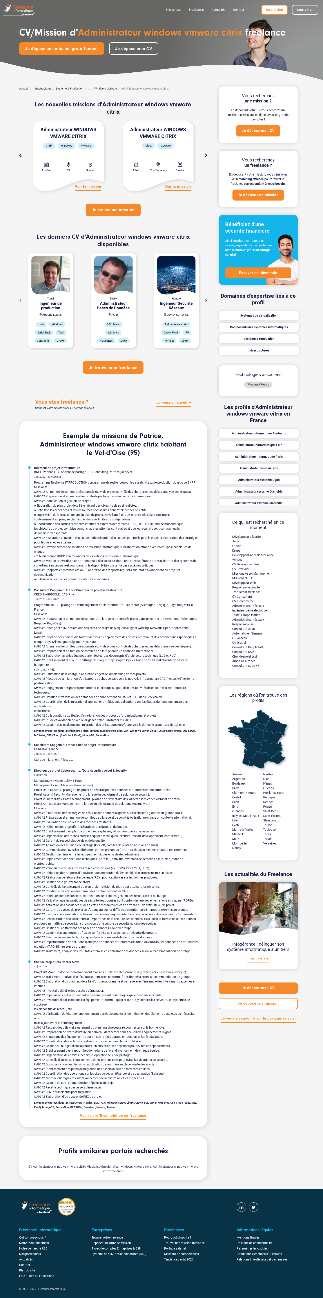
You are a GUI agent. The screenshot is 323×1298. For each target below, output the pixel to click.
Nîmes (267, 783)
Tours (267, 834)
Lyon (235, 825)
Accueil (23, 88)
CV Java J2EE (241, 569)
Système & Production (69, 88)
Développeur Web (244, 582)
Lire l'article (258, 959)
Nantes (268, 774)
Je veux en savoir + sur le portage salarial (258, 1018)
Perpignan (270, 797)
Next (206, 155)
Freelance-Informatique (51, 1289)
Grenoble (238, 811)
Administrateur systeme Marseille (259, 503)
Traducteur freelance (246, 592)
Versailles (269, 843)
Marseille (238, 834)
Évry (235, 806)
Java (235, 541)
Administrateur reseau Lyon (259, 468)
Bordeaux (238, 783)
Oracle (236, 546)
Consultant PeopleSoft (247, 647)
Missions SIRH (242, 578)
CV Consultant (242, 596)
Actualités (218, 9)
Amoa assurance (243, 661)
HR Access (239, 638)
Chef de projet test (244, 656)
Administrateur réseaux (248, 606)
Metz (235, 839)
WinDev (237, 559)
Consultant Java (243, 629)
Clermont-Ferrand (244, 792)
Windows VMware (105, 88)
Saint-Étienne (272, 816)
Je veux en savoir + (173, 402)
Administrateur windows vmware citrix (99, 444)
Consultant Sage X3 (245, 665)
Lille (235, 820)
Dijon (235, 802)
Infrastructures (42, 88)
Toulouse (269, 829)
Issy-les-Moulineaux (245, 816)
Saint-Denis (271, 811)
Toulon (267, 825)
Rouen (267, 806)
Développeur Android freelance (253, 555)
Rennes (268, 802)
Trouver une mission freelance (184, 1243)
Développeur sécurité (246, 536)
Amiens (237, 774)
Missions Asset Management (252, 573)
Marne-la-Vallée (242, 829)
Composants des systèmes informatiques (259, 327)
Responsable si (242, 624)
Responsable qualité (246, 587)
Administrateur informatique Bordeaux (259, 433)
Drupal (236, 550)
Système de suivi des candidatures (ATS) (119, 1254)
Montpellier (239, 843)
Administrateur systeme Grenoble (259, 491)
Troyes (267, 839)
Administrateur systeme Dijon (259, 480)
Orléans (268, 788)
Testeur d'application (246, 615)
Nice (266, 779)
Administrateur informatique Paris (259, 456)
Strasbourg (271, 820)
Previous (20, 155)
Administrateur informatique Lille (259, 445)
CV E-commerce (243, 601)
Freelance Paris (273, 792)
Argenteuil (239, 779)
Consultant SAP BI (244, 652)
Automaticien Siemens (247, 633)
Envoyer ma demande (258, 273)
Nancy (236, 848)
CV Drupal (239, 642)
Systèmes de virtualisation (259, 315)
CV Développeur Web (246, 564)
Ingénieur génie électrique (249, 610)
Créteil (236, 797)
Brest (236, 788)
